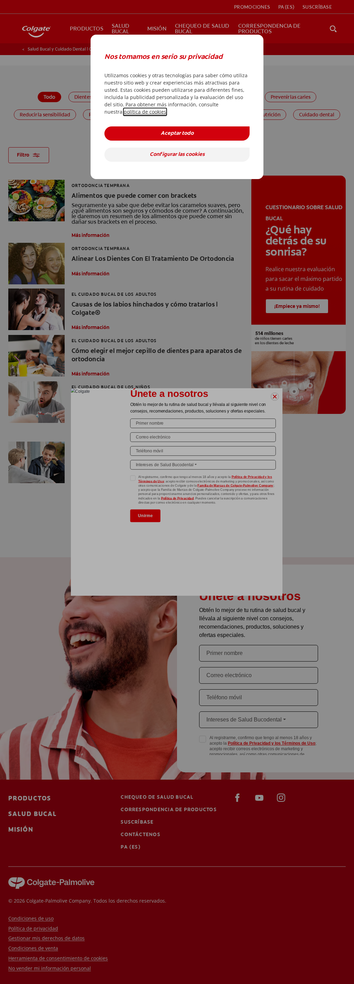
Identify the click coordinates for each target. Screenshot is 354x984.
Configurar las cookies (177, 154)
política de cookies (145, 111)
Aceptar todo (177, 133)
